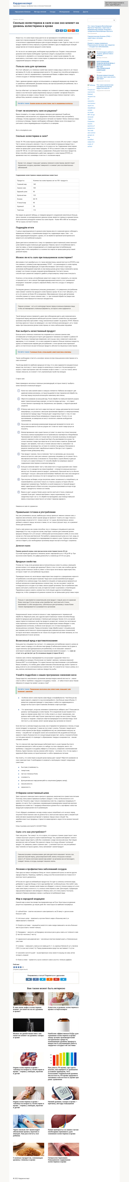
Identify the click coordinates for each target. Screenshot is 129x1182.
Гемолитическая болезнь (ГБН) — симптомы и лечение (100, 37)
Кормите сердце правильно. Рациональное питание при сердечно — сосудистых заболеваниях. (101, 45)
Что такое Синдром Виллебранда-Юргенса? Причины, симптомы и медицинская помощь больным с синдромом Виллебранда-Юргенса (100, 28)
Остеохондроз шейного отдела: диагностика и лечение (105, 53)
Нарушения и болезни (22, 12)
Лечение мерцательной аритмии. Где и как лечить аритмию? (106, 77)
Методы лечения (40, 12)
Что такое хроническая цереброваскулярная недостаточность (105, 86)
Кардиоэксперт (22, 3)
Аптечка (76, 12)
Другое (85, 12)
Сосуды (52, 12)
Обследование (64, 12)
